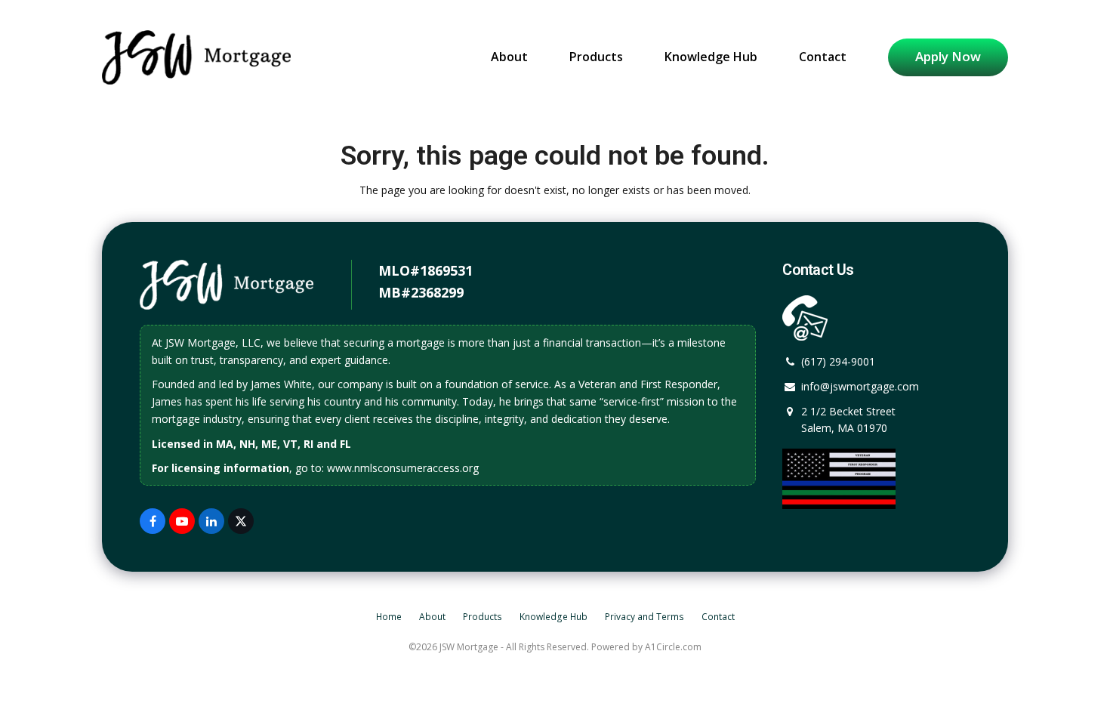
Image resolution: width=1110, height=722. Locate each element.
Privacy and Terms (644, 616)
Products (482, 616)
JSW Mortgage (468, 646)
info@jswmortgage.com (860, 386)
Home (389, 616)
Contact (718, 616)
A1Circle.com (673, 646)
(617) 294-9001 (838, 361)
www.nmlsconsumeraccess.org (403, 468)
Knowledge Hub (553, 616)
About (432, 616)
